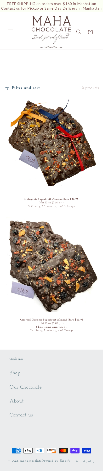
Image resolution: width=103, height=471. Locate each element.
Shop (15, 373)
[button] (10, 32)
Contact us (21, 415)
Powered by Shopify (56, 461)
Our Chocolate (26, 387)
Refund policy (85, 461)
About (17, 401)
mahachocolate (31, 461)
